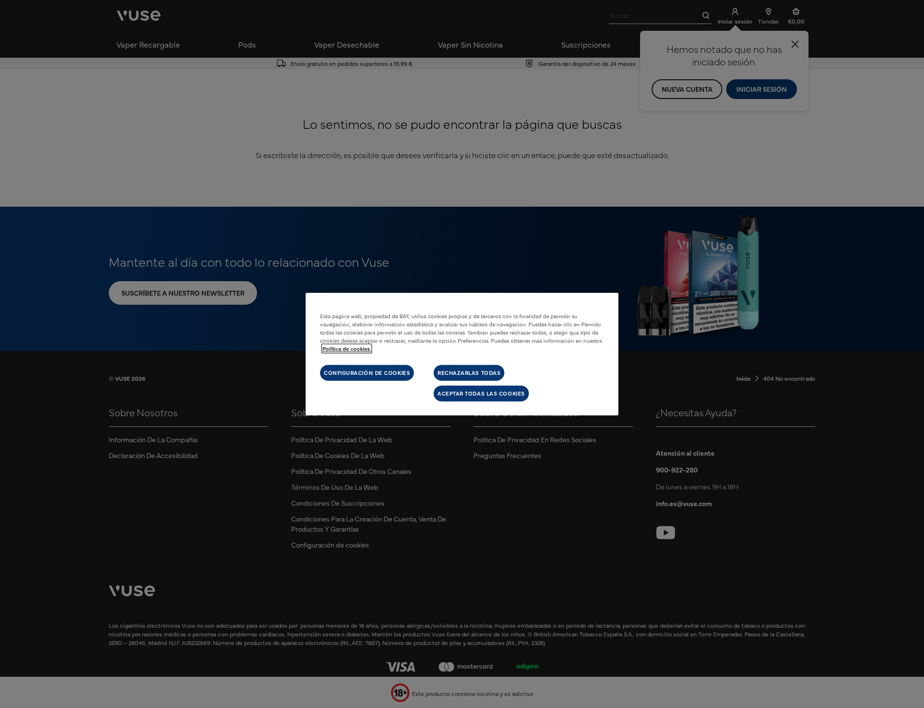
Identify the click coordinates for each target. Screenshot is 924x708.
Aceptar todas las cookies (481, 393)
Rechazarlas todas (468, 372)
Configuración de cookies (367, 372)
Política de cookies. (346, 348)
